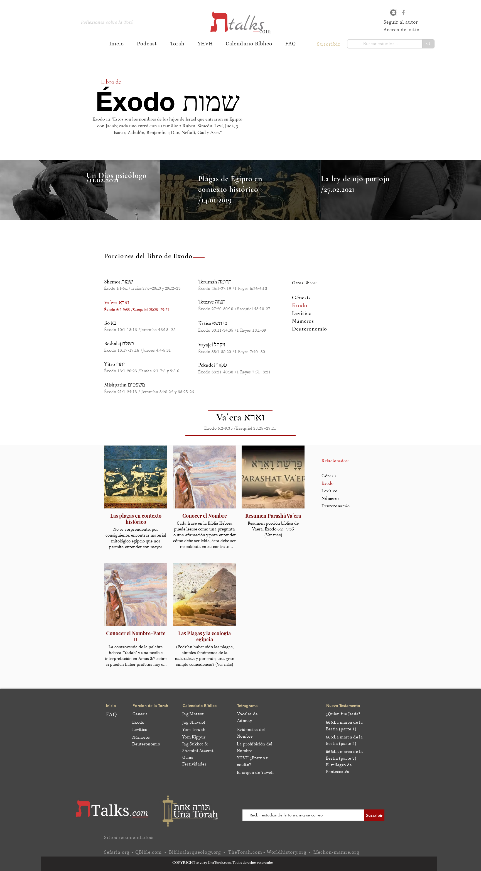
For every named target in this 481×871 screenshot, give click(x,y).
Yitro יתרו (114, 364)
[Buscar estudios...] (428, 44)
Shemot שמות (118, 281)
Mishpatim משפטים (124, 384)
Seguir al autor (401, 22)
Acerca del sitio (401, 29)
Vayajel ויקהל (211, 344)
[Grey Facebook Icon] (403, 12)
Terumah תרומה (215, 281)
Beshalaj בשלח (119, 343)
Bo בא (110, 323)
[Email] (393, 12)
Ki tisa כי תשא (212, 323)
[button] (329, 44)
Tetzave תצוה (211, 302)
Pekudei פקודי (212, 365)
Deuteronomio (309, 329)
